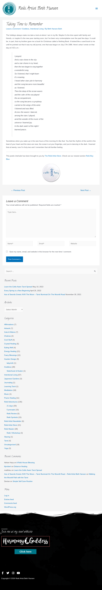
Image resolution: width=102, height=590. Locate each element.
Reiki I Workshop (13, 433)
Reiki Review (12, 414)
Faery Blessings (10, 355)
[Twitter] (7, 573)
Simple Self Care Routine (22, 481)
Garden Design (10, 359)
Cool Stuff (8, 340)
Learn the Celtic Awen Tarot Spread (18, 287)
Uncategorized (10, 445)
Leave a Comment (13, 29)
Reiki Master (9, 429)
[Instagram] (13, 573)
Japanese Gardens (11, 379)
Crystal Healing (10, 344)
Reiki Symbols (12, 417)
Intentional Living (37, 29)
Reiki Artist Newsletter (12, 421)
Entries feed (9, 499)
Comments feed (10, 503)
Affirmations (9, 324)
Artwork (7, 328)
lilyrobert (7, 466)
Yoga (6, 448)
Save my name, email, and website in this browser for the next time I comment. (40, 252)
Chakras (7, 336)
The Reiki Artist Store (53, 156)
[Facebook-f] (2, 573)
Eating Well (8, 348)
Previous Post (18, 190)
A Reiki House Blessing (26, 463)
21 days (10, 406)
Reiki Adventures (10, 402)
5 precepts (11, 410)
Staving (7, 437)
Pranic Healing (10, 398)
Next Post (85, 190)
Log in (6, 496)
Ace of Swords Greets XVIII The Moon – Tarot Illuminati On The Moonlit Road (34, 294)
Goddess (25, 29)
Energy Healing (10, 351)
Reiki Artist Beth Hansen (38, 8)
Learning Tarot (10, 386)
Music (6, 394)
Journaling (8, 383)
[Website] (82, 244)
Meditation (8, 390)
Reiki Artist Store (10, 425)
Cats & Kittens (9, 332)
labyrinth (10, 363)
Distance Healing (20, 466)
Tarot (6, 441)
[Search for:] (51, 271)
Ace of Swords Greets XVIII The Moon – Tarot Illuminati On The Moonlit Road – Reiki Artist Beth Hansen (45, 474)
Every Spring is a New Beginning (17, 291)
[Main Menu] (97, 8)
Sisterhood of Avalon (15, 371)
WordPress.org (10, 507)
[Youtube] (18, 573)
